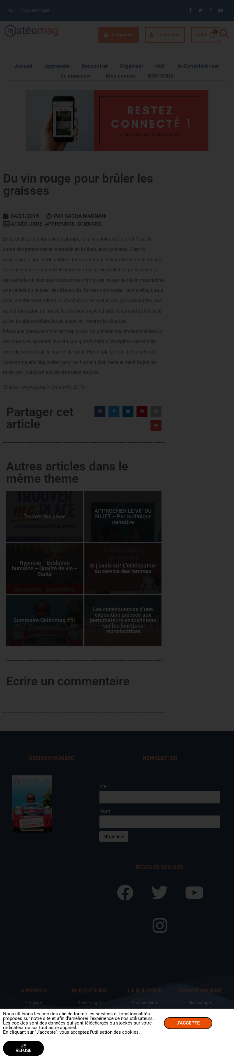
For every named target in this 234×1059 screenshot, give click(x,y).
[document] (117, 529)
